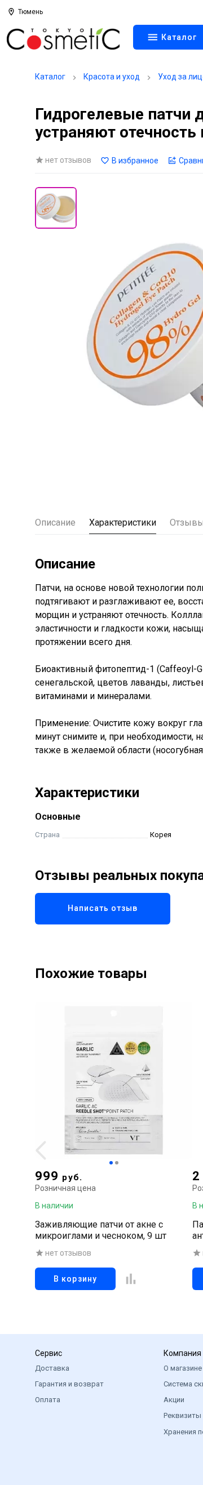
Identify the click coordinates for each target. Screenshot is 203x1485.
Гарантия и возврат (69, 1384)
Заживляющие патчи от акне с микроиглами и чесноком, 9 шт (100, 1230)
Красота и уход (111, 76)
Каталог (50, 76)
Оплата (47, 1399)
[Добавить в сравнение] (130, 1279)
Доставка (52, 1368)
